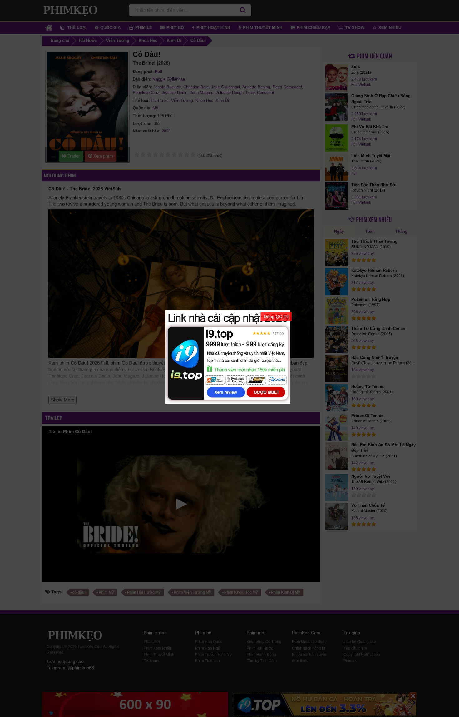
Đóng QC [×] (276, 316)
